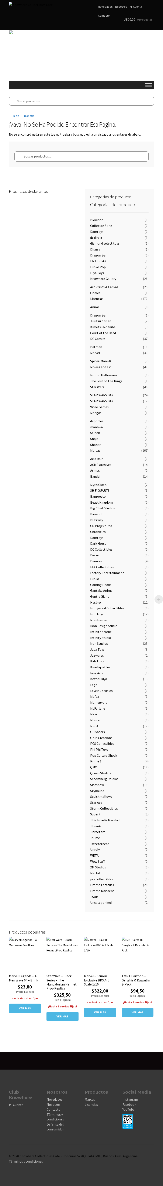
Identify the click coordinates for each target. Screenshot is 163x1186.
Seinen (95, 433)
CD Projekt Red (101, 526)
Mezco (95, 714)
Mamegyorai (99, 702)
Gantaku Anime (101, 590)
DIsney (95, 249)
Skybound (97, 791)
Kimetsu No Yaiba (102, 327)
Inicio (16, 116)
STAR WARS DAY (101, 395)
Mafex (94, 696)
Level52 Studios (101, 691)
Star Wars (97, 387)
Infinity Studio (100, 638)
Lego (93, 685)
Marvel (95, 353)
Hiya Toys (97, 273)
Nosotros (121, 7)
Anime (95, 307)
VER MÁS (25, 1008)
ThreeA (95, 826)
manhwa (96, 427)
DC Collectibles (101, 549)
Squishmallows (101, 796)
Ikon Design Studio (103, 626)
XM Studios (98, 867)
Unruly (95, 849)
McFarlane (97, 708)
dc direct (96, 237)
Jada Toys (97, 649)
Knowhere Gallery (103, 278)
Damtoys (96, 231)
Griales (95, 293)
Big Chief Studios (102, 508)
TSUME (95, 897)
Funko (94, 579)
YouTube (128, 1109)
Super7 (95, 814)
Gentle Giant (99, 596)
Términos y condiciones (26, 1161)
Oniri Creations (101, 738)
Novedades (105, 7)
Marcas (95, 450)
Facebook (129, 1104)
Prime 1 (95, 761)
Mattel (95, 873)
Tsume (95, 838)
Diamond (96, 561)
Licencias (96, 298)
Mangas (95, 413)
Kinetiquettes (100, 667)
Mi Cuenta (136, 7)
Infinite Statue (101, 632)
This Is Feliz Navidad (104, 820)
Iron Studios (99, 643)
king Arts (96, 673)
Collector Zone (101, 225)
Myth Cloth (98, 485)
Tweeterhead (99, 844)
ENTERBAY (98, 261)
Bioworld (96, 220)
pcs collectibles (101, 879)
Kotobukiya (98, 679)
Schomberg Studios (104, 779)
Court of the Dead (103, 333)
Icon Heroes (99, 620)
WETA (94, 855)
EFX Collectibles (102, 567)
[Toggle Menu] (148, 85)
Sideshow (97, 785)
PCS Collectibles (102, 743)
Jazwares (97, 655)
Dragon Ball (99, 255)
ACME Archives (100, 465)
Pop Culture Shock (103, 755)
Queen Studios (100, 773)
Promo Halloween (103, 375)
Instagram (130, 1099)
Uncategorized (101, 902)
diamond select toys (104, 243)
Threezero (97, 832)
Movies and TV (100, 367)
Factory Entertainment (107, 573)
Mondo (95, 720)
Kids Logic (97, 661)
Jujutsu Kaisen (100, 321)
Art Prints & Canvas (104, 287)
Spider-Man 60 (100, 361)
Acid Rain (96, 459)
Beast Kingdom (101, 502)
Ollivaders (97, 732)
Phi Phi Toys (99, 749)
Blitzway (96, 520)
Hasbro (95, 602)
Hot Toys (96, 614)
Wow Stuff (97, 861)
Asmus (95, 470)
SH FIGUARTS (100, 490)
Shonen (95, 445)
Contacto (104, 15)
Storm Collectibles (104, 808)
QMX (93, 767)
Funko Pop (98, 267)
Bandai (95, 476)
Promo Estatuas (102, 885)
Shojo (94, 439)
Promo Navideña (102, 891)
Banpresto (98, 496)
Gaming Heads (100, 585)
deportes (96, 421)
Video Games (99, 407)
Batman (96, 347)
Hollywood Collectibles (107, 608)
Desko (94, 555)
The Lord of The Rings (106, 381)
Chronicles (98, 532)
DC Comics (97, 339)
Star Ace (96, 802)
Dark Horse (98, 543)
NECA (94, 726)
